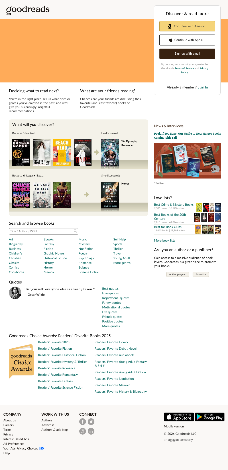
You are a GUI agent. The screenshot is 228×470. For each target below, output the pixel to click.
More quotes (111, 326)
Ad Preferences (13, 443)
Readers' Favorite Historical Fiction (62, 355)
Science (84, 267)
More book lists (164, 240)
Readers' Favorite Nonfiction (114, 378)
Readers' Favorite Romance (56, 368)
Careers (8, 425)
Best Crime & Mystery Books (173, 204)
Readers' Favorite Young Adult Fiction (120, 372)
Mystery (84, 244)
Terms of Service (184, 68)
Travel (117, 253)
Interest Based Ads (16, 439)
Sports (117, 244)
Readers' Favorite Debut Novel (115, 348)
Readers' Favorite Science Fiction (60, 387)
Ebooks (49, 239)
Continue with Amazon (190, 26)
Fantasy (49, 244)
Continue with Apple (188, 40)
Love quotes (110, 293)
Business (15, 248)
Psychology (86, 258)
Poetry (83, 253)
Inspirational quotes (115, 298)
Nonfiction (86, 248)
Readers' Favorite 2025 (53, 342)
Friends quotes (112, 316)
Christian (15, 258)
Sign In (202, 87)
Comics (14, 267)
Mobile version (174, 426)
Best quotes (110, 288)
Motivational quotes (116, 307)
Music (83, 239)
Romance (85, 263)
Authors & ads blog (54, 429)
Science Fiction (89, 272)
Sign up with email (187, 53)
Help (6, 453)
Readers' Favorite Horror (111, 342)
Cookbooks (16, 272)
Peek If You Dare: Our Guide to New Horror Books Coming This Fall (187, 135)
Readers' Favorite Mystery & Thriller (62, 361)
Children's (15, 253)
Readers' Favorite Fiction (55, 348)
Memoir (49, 272)
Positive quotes (112, 321)
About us (9, 420)
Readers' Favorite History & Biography (121, 391)
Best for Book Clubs (167, 227)
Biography (16, 244)
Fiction (48, 248)
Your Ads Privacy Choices (21, 448)
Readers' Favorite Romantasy (58, 374)
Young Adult (121, 258)
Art (11, 239)
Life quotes (109, 312)
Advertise (200, 274)
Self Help (119, 239)
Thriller (118, 248)
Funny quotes (111, 302)
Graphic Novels (54, 253)
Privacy (8, 434)
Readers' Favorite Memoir (112, 385)
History (49, 263)
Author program (177, 274)
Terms (7, 429)
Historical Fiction (55, 258)
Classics (14, 263)
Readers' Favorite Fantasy (55, 381)
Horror (48, 267)
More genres (121, 263)
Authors (46, 420)
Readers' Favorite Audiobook (114, 355)
